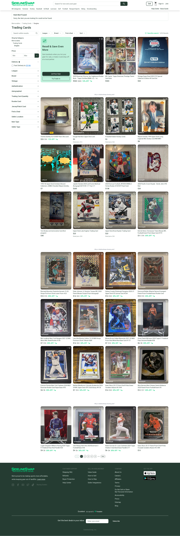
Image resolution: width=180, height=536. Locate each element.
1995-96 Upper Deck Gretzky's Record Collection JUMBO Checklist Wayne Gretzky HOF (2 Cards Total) (55, 185)
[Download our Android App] (156, 478)
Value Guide (164, 9)
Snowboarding (91, 9)
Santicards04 (110, 72)
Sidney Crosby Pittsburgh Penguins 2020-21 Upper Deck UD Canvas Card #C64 (119, 292)
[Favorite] (166, 39)
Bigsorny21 (77, 227)
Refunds (65, 476)
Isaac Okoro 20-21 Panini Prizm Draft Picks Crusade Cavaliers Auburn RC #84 (152, 447)
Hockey (32, 9)
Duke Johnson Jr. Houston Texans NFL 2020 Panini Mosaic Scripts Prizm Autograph (87, 292)
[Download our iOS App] (151, 473)
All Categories (16, 9)
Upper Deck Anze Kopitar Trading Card (117, 231)
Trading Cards (26, 23)
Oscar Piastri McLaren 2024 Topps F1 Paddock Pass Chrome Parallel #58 (153, 339)
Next (103, 456)
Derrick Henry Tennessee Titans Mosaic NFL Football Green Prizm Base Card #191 (152, 232)
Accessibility (119, 495)
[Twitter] (28, 485)
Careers (118, 476)
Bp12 (42, 227)
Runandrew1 (45, 132)
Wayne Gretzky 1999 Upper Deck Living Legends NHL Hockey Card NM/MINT (150, 138)
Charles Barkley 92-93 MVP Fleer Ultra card (55, 136)
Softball (46, 9)
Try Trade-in (56, 78)
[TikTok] (33, 485)
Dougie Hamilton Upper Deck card (84, 136)
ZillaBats (76, 180)
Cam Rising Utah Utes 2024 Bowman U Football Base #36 (85, 447)
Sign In (161, 4)
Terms (117, 483)
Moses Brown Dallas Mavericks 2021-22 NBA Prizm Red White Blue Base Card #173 (120, 339)
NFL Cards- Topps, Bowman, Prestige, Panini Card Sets (119, 77)
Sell (149, 4)
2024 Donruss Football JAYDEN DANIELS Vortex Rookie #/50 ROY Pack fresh (118, 185)
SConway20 (142, 227)
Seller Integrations (94, 483)
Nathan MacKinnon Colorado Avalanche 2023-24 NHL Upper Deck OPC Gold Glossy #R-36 (88, 386)
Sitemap (118, 502)
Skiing (83, 9)
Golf (59, 9)
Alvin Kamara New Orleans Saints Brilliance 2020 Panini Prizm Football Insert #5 (152, 386)
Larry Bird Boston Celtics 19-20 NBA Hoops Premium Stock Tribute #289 (87, 339)
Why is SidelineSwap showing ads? (104, 94)
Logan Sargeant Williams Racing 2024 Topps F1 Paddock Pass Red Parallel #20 (55, 447)
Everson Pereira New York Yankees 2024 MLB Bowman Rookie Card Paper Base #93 (56, 386)
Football (65, 9)
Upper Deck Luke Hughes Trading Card (85, 231)
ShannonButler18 (79, 132)
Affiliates (118, 479)
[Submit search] (124, 4)
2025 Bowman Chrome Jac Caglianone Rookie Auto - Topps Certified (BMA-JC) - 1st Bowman (88, 77)
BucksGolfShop (143, 72)
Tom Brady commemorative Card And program (53, 232)
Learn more (41, 479)
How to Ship (92, 479)
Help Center (155, 9)
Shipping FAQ (67, 472)
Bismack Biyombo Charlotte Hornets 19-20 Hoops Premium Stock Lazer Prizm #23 (55, 292)
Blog (116, 506)
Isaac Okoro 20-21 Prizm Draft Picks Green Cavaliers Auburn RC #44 (119, 386)
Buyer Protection (68, 479)
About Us (118, 472)
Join (166, 4)
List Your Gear (56, 74)
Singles (36, 23)
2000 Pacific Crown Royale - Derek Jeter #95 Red (152, 185)
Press (117, 499)
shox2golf (141, 180)
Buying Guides (42, 485)
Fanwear (25, 9)
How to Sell (92, 476)
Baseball (39, 9)
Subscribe (116, 521)
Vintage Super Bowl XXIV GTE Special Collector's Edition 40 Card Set (150, 77)
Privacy (117, 486)
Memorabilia (16, 23)
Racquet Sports (74, 9)
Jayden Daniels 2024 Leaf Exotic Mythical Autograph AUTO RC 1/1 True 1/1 (86, 185)
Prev (77, 456)
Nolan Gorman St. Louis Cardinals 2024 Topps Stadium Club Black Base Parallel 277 (120, 447)
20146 (28, 65)
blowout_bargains (79, 72)
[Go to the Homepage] (23, 4)
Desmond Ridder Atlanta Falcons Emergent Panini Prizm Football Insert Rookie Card (152, 292)
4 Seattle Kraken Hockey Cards (115, 136)
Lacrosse (53, 9)
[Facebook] (18, 485)
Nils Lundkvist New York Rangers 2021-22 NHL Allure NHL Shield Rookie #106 (56, 339)
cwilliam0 (141, 132)
